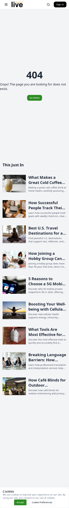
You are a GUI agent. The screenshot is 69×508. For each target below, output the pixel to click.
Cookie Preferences (42, 502)
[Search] (48, 4)
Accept (20, 502)
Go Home (34, 97)
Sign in (60, 4)
